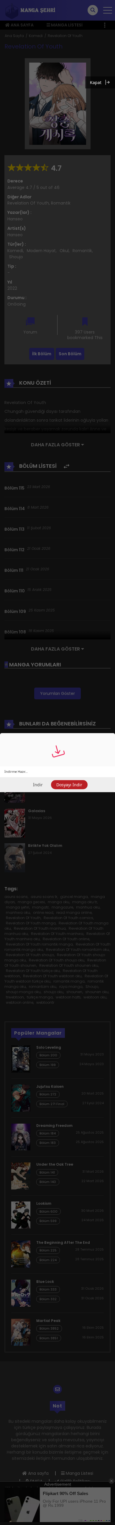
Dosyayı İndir (69, 784)
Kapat (95, 82)
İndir (38, 784)
